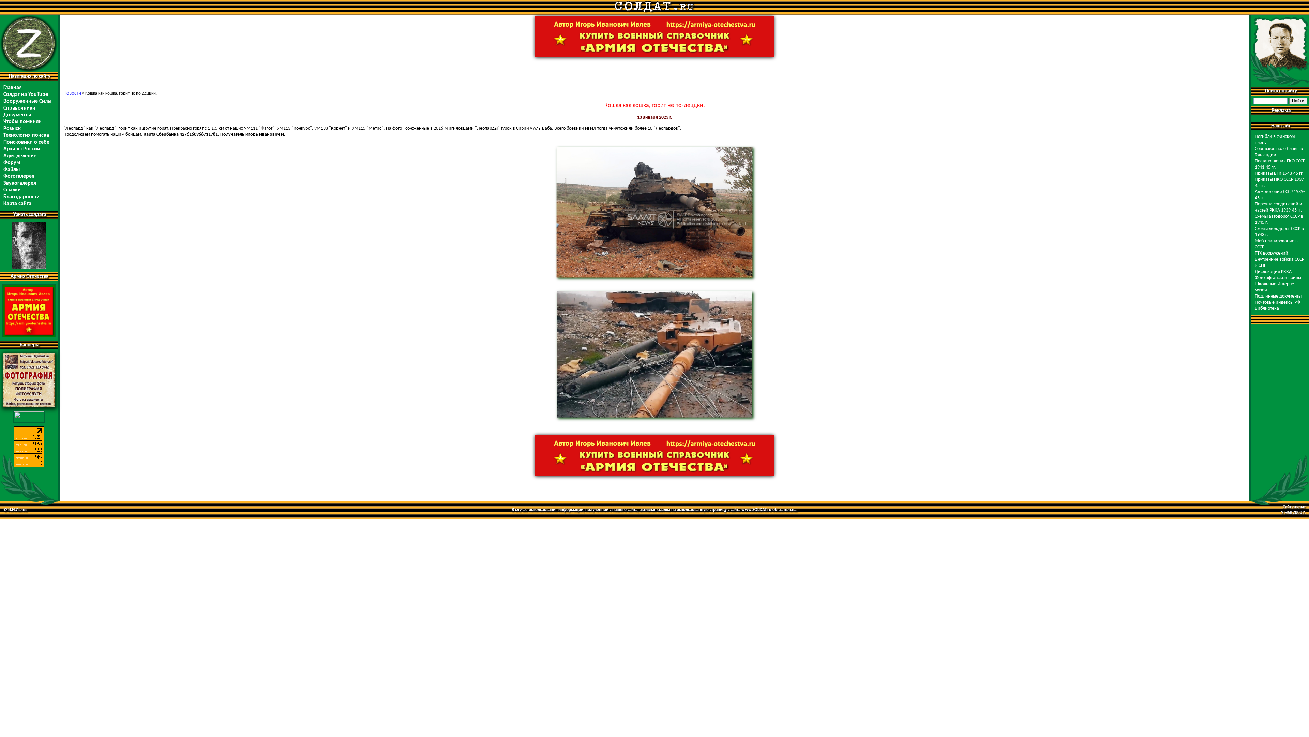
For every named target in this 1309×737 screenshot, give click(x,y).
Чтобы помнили (22, 122)
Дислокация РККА (1273, 271)
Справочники (19, 108)
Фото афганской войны (1278, 277)
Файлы (11, 169)
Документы (17, 115)
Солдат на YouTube (25, 94)
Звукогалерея (19, 183)
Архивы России (21, 149)
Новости (72, 93)
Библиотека (1267, 308)
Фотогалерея (18, 176)
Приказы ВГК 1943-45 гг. (1279, 173)
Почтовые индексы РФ (1277, 302)
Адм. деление (19, 156)
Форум (11, 162)
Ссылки (12, 190)
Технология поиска (26, 135)
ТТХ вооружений (1271, 253)
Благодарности (21, 197)
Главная (12, 87)
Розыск (12, 128)
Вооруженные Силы (27, 101)
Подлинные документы (1278, 296)
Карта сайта (17, 203)
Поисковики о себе (26, 142)
